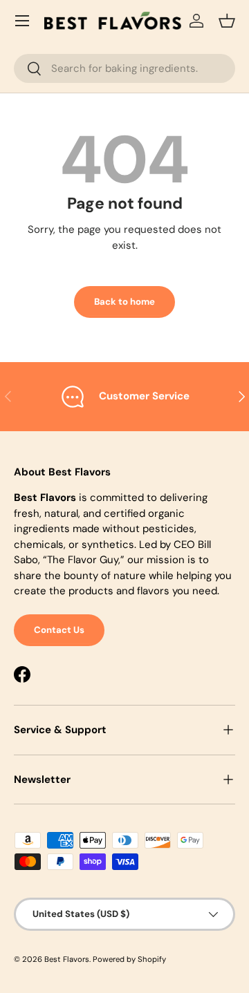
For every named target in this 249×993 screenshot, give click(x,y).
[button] (227, 21)
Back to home (124, 302)
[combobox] (124, 68)
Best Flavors (66, 959)
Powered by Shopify (129, 959)
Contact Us (59, 630)
